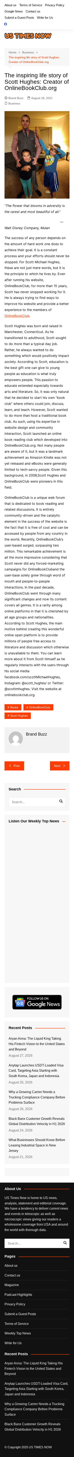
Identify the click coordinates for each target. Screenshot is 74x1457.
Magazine (12, 1285)
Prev (17, 766)
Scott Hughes (19, 715)
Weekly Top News (18, 1333)
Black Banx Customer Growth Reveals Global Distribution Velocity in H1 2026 (37, 1121)
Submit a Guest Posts (19, 17)
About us (10, 5)
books (14, 707)
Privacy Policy (54, 5)
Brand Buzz (15, 98)
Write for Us (45, 17)
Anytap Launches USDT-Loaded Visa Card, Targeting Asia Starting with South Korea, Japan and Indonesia (36, 1071)
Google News (14, 11)
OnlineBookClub (17, 316)
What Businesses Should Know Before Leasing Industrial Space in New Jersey (37, 1145)
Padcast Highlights (18, 1294)
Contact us (33, 11)
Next (57, 766)
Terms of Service (30, 5)
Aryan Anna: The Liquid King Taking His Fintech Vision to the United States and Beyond (37, 1044)
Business (14, 103)
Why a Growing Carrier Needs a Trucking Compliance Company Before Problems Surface (37, 1097)
